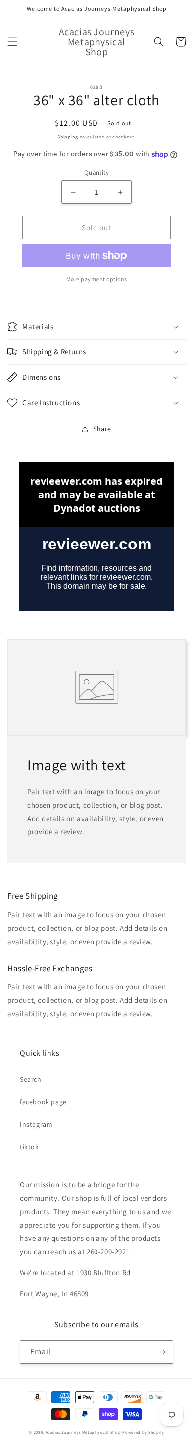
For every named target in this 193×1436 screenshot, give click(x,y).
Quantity (96, 172)
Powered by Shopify (143, 1432)
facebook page (43, 1101)
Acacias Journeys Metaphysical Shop (83, 1432)
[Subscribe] (162, 1352)
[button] (12, 42)
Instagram (36, 1124)
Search (31, 1079)
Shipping (67, 137)
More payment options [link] (96, 279)
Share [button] (102, 428)
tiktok (29, 1146)
